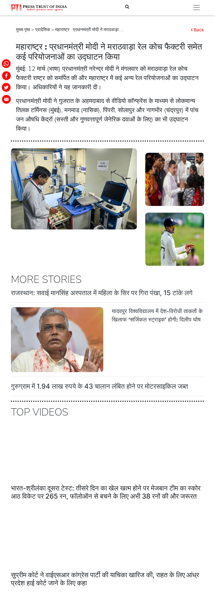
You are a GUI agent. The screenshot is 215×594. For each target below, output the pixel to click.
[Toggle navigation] (196, 7)
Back (199, 29)
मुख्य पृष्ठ (23, 30)
